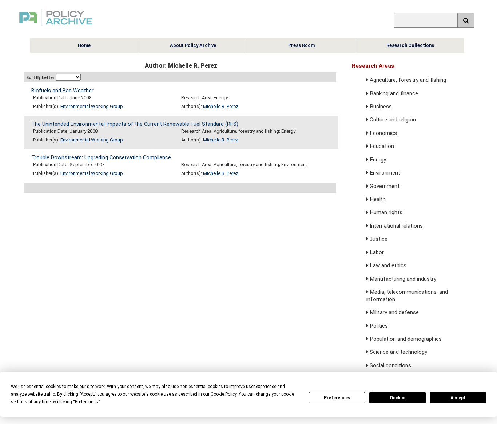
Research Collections (410, 45)
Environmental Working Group (91, 106)
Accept (458, 397)
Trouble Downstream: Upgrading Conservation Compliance (101, 158)
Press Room (301, 45)
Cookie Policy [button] (223, 394)
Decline (397, 397)
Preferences (337, 397)
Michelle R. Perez (220, 106)
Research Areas (373, 66)
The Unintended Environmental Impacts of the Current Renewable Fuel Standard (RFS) (134, 124)
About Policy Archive (193, 45)
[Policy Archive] (56, 26)
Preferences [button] (86, 401)
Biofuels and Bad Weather (62, 91)
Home (84, 45)
